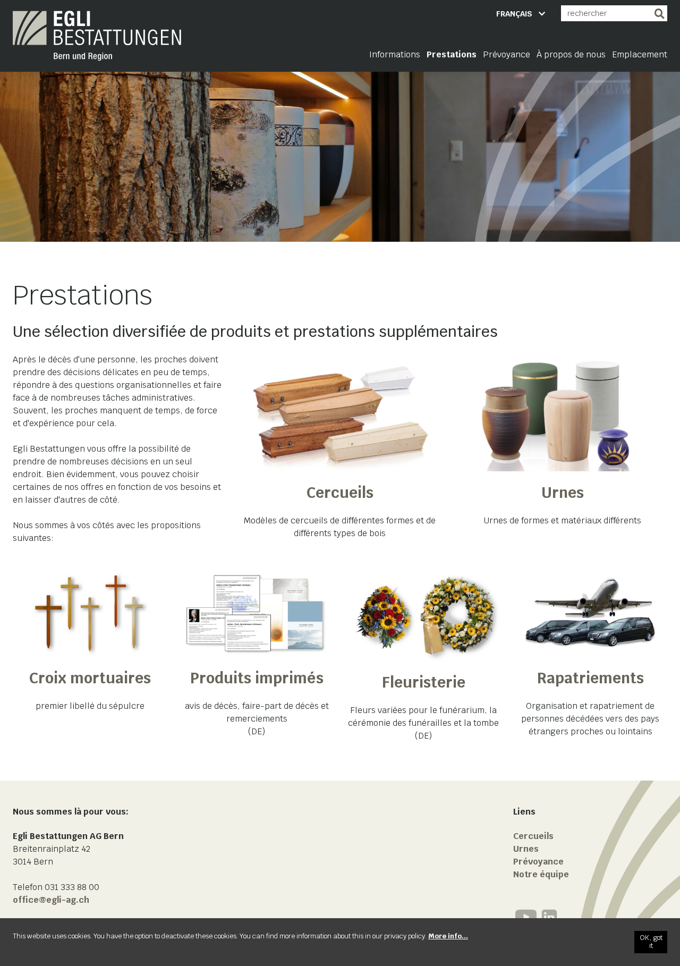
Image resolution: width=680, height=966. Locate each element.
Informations (394, 54)
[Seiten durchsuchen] (659, 13)
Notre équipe (541, 874)
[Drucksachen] (257, 613)
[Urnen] (562, 412)
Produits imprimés (257, 678)
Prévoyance (506, 54)
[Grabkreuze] (90, 613)
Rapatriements (590, 678)
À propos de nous (571, 54)
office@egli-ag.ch (51, 899)
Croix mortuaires (90, 678)
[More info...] (448, 935)
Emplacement (639, 54)
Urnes (562, 492)
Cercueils (340, 492)
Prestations (452, 54)
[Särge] (340, 412)
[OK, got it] (650, 942)
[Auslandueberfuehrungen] (590, 613)
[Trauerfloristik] (423, 615)
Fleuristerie (423, 682)
